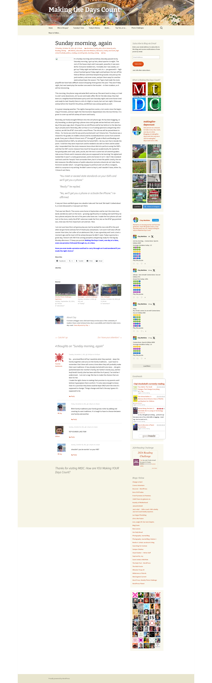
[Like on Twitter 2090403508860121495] (142, 297)
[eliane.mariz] (152, 612)
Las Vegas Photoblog (139, 515)
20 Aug (150, 270)
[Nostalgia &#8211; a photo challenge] (88, 290)
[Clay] (157, 600)
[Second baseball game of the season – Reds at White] (139, 151)
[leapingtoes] (146, 645)
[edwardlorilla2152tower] (152, 623)
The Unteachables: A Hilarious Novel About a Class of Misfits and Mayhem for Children (150, 398)
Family (96, 48)
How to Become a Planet (146, 425)
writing (96, 53)
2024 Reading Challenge (145, 454)
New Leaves (136, 529)
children (72, 51)
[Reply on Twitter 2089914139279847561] (134, 331)
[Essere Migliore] (152, 595)
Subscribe (138, 64)
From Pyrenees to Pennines (141, 496)
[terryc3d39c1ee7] (140, 640)
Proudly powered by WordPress (59, 678)
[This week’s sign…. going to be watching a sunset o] (154, 166)
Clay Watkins (142, 236)
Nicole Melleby (142, 427)
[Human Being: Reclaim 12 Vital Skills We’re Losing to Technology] (135, 411)
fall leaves (99, 51)
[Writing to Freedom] (140, 645)
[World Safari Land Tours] (135, 612)
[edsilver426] (146, 606)
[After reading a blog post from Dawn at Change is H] (139, 166)
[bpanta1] (135, 640)
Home (51, 28)
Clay (104, 53)
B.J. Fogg (141, 391)
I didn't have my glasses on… (142, 499)
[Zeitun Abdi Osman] (152, 629)
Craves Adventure (138, 485)
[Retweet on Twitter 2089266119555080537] (138, 358)
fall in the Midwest (89, 51)
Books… (108, 28)
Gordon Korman (138, 403)
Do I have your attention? (110, 337)
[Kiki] (146, 617)
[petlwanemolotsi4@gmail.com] (135, 617)
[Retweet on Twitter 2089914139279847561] (138, 331)
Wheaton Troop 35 (138, 570)
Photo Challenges (138, 28)
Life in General (107, 48)
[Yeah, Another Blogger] (135, 606)
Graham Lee (142, 412)
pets (114, 48)
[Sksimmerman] (152, 645)
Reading (58, 51)
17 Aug (150, 338)
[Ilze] (140, 623)
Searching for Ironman (139, 546)
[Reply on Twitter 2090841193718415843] (134, 263)
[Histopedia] (152, 640)
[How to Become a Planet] (135, 427)
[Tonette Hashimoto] (157, 595)
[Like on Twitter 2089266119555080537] (142, 358)
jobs (100, 48)
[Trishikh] (135, 600)
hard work (112, 51)
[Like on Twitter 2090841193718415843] (142, 263)
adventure (89, 48)
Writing (63, 51)
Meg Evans (136, 525)
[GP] (140, 617)
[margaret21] (135, 629)
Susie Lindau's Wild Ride (140, 560)
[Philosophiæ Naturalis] (140, 634)
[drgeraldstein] (146, 629)
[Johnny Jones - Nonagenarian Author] (135, 623)
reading (74, 53)
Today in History (94, 28)
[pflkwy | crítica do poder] (140, 595)
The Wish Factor (137, 566)
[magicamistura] (146, 634)
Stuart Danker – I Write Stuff (141, 553)
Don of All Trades (138, 492)
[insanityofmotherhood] (157, 645)
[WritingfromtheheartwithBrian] (157, 617)
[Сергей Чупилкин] (157, 629)
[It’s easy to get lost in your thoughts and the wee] (139, 181)
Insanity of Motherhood (140, 502)
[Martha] (135, 645)
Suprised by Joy (137, 556)
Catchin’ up (61, 337)
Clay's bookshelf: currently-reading (149, 384)
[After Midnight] (111, 290)
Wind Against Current (139, 577)
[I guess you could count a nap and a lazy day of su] (154, 181)
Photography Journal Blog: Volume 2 (144, 539)
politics (68, 53)
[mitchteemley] (157, 640)
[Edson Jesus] (140, 612)
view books (154, 468)
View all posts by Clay (82, 325)
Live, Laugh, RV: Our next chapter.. (143, 522)
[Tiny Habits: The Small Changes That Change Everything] (135, 389)
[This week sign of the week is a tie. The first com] (154, 151)
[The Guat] (152, 634)
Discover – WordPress (139, 489)
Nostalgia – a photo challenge (87, 297)
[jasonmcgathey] (135, 634)
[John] (140, 629)
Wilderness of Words (139, 573)
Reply (73, 396)
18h (149, 236)
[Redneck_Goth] (146, 600)
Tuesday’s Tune (78, 28)
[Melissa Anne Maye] (140, 606)
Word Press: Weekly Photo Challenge (144, 580)
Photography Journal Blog (141, 536)
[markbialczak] (146, 612)
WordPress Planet (138, 584)
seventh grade (82, 53)
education (79, 51)
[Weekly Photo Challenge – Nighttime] (65, 290)
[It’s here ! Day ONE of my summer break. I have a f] (139, 196)
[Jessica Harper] (152, 600)
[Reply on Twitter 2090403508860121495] (134, 297)
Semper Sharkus (137, 549)
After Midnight (105, 297)
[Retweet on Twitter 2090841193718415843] (138, 263)
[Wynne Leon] (146, 595)
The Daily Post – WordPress (141, 563)
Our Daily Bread (137, 532)
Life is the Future (138, 518)
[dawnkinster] (157, 606)
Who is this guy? (62, 28)
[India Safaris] (152, 617)
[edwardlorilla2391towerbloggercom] (135, 595)
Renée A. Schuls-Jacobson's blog (143, 542)
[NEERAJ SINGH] (157, 634)
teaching (91, 53)
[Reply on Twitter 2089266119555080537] (134, 358)
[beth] (146, 640)
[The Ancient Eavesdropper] (157, 623)
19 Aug (150, 304)
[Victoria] (157, 612)
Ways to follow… (54, 33)
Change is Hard (137, 482)
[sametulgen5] (140, 600)
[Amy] (146, 623)
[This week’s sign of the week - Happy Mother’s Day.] (154, 196)
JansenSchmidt (137, 506)
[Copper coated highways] (152, 606)
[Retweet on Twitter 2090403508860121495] (138, 297)
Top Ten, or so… (121, 28)
